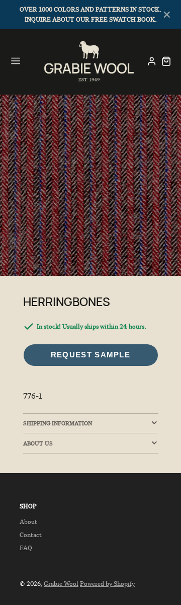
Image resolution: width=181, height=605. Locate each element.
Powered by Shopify (107, 583)
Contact (31, 535)
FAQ (26, 548)
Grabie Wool (61, 583)
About (28, 521)
